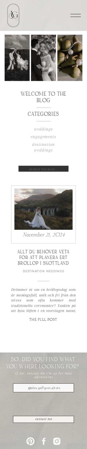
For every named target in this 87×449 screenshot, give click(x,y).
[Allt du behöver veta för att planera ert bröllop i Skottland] (43, 209)
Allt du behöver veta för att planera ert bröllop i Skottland (43, 257)
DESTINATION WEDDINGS (43, 271)
